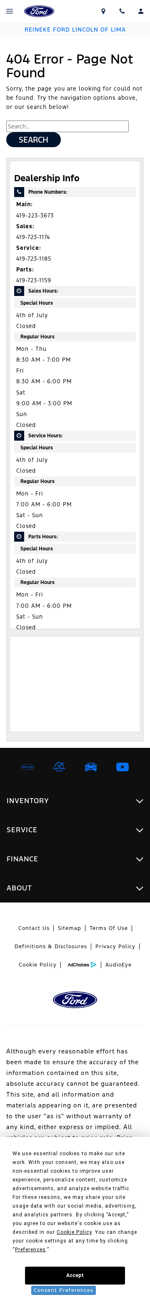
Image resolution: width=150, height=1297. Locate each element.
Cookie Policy (38, 965)
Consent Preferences (63, 1290)
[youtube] (122, 767)
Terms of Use (109, 928)
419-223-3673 (35, 215)
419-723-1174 (33, 237)
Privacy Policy (115, 946)
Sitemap (69, 928)
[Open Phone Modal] (121, 11)
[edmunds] (91, 767)
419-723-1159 (33, 280)
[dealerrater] (59, 767)
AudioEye (118, 965)
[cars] (27, 767)
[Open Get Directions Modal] (103, 11)
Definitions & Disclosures (51, 946)
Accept (75, 1275)
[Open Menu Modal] (9, 11)
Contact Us (34, 928)
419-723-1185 (33, 258)
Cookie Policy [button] (74, 1232)
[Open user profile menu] (140, 11)
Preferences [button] (30, 1250)
